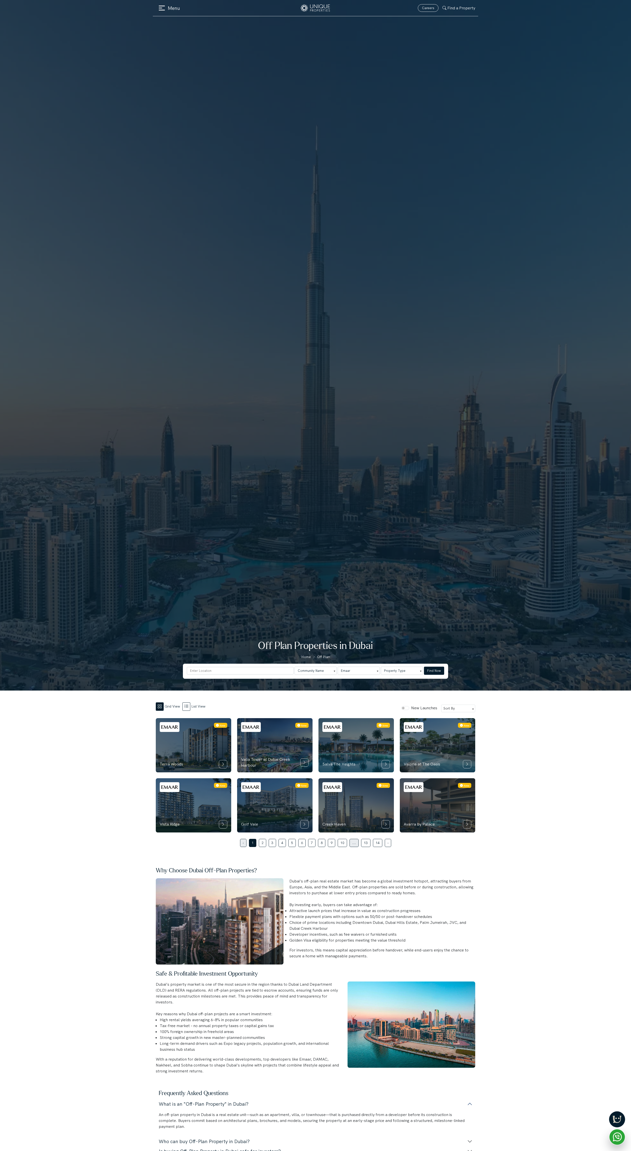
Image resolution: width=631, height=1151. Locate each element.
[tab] (169, 706)
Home (306, 657)
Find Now (434, 671)
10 (342, 843)
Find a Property (461, 8)
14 (378, 843)
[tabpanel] (315, 781)
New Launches (424, 708)
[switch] (405, 708)
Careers (428, 8)
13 (366, 843)
